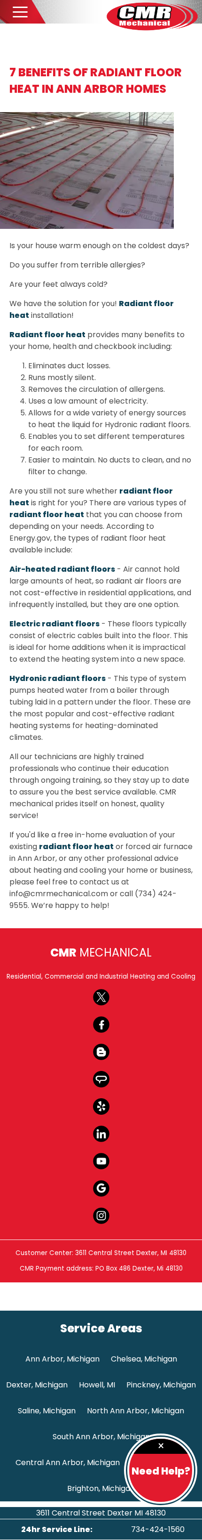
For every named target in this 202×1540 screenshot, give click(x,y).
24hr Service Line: (57, 1529)
